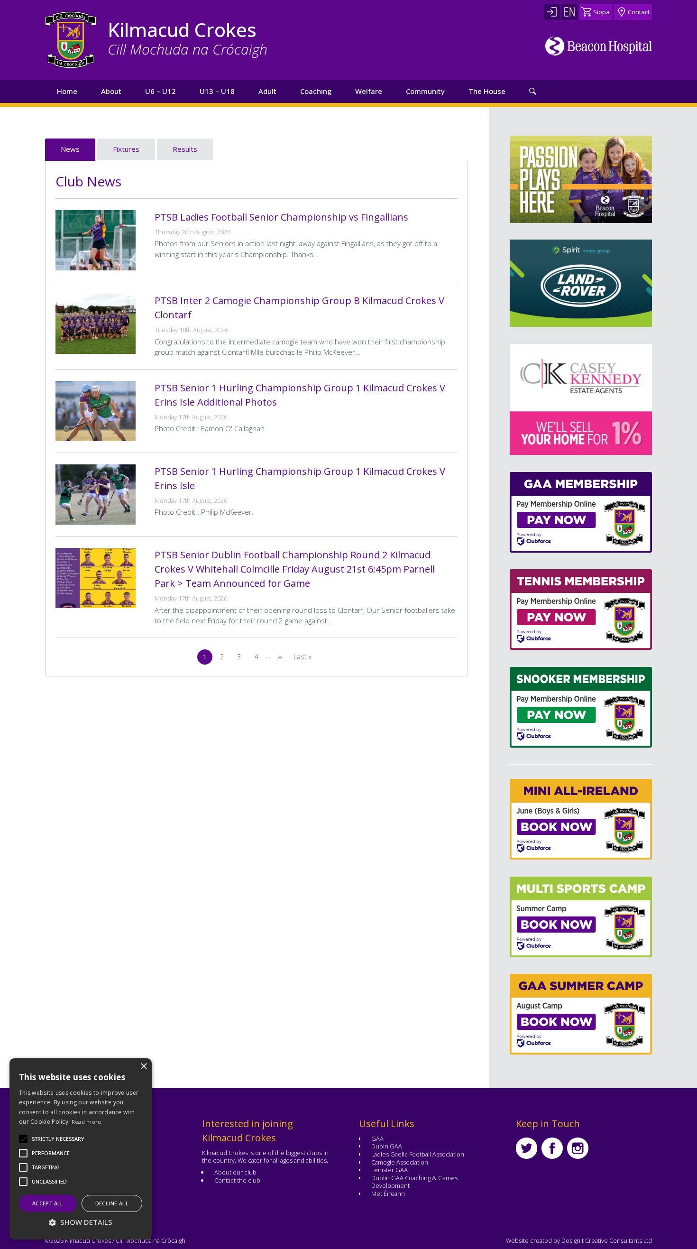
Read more (86, 1121)
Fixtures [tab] (126, 149)
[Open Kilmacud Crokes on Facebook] (552, 1148)
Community (425, 91)
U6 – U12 (160, 91)
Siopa (601, 12)
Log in (552, 12)
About (111, 91)
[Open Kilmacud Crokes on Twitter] (526, 1148)
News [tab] (70, 149)
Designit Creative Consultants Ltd (606, 1240)
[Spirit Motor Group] (581, 283)
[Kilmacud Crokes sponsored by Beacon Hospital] (598, 46)
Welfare (368, 91)
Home (67, 91)
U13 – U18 (217, 91)
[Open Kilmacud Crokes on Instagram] (577, 1148)
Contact (639, 12)
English (569, 12)
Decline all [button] (111, 1203)
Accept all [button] (48, 1203)
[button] (58, 1138)
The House (486, 91)
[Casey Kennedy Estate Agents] (539, 399)
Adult (267, 91)
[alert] (80, 1149)
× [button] (143, 1066)
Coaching (315, 91)
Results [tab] (185, 149)
